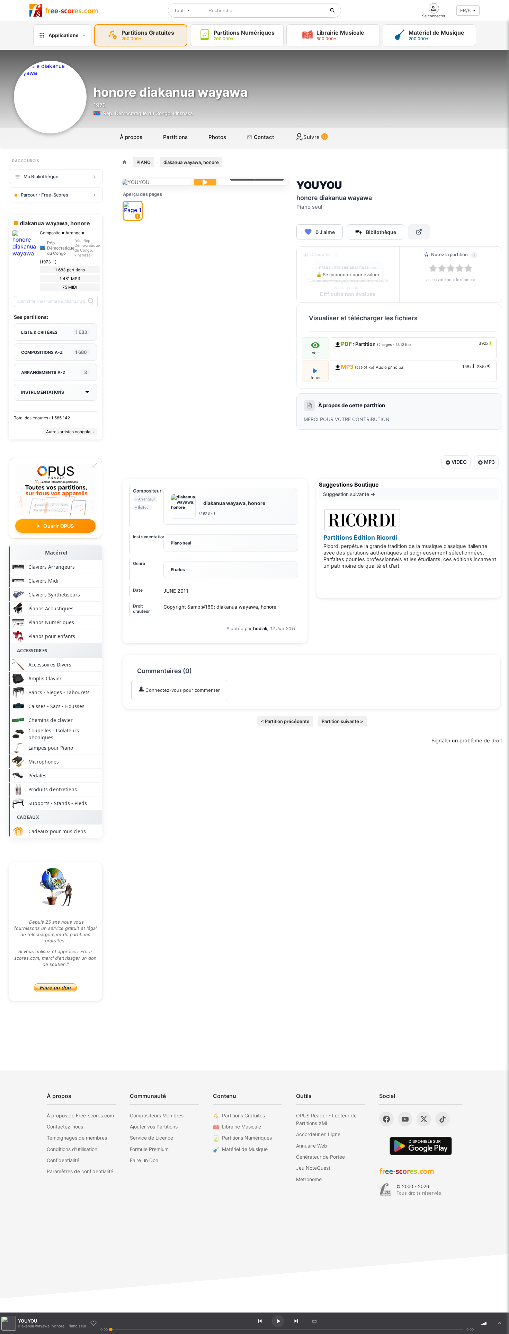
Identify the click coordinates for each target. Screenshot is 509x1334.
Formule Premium (149, 1149)
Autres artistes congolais (69, 431)
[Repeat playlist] (314, 1321)
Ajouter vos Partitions (154, 1127)
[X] (424, 1119)
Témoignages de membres (77, 1138)
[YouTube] (405, 1119)
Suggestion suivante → (349, 494)
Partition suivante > (342, 721)
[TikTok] (442, 1119)
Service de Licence (151, 1138)
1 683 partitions (70, 269)
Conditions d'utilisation (72, 1149)
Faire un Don (144, 1160)
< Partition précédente (285, 721)
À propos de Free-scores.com (80, 1115)
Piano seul (181, 543)
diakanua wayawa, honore (191, 162)
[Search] (90, 301)
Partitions (175, 137)
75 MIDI (69, 287)
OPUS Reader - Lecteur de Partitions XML (326, 1119)
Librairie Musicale (241, 1127)
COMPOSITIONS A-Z (54, 352)
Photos (217, 137)
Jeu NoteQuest (313, 1168)
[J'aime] (93, 1323)
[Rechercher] (332, 10)
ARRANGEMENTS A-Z (54, 372)
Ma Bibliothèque (41, 176)
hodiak (260, 628)
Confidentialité (63, 1160)
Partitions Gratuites (243, 1115)
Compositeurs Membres (157, 1115)
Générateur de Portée (320, 1157)
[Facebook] (386, 1119)
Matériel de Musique (245, 1149)
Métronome (309, 1179)
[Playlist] (499, 1323)
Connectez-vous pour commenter (182, 690)
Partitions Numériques (247, 1138)
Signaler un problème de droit (466, 741)
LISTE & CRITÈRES (54, 332)
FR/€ (465, 10)
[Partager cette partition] (419, 231)
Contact (263, 137)
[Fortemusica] (385, 1189)
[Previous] (259, 1321)
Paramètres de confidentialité (80, 1171)
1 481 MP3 (70, 278)
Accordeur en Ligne (318, 1134)
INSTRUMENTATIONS (42, 392)
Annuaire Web (311, 1146)
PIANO (143, 162)
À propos (131, 137)
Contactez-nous (65, 1127)
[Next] (296, 1321)
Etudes (178, 569)
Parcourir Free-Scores (44, 195)
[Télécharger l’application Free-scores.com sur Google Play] (421, 1146)
